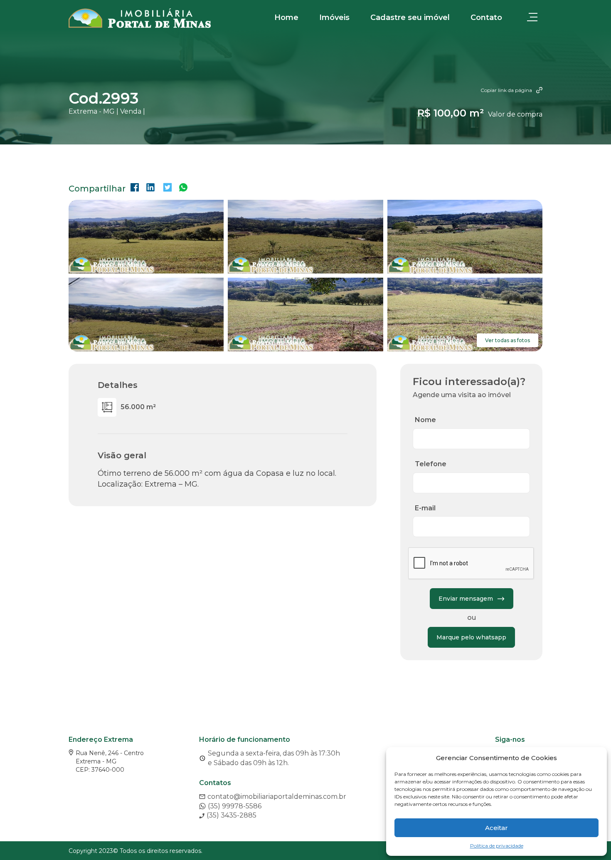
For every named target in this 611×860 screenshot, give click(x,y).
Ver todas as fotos (507, 340)
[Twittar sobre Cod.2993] (167, 188)
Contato (486, 17)
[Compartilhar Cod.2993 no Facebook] (134, 188)
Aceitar (496, 828)
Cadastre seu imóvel (410, 17)
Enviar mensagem (466, 598)
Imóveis (334, 17)
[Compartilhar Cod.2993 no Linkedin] (150, 188)
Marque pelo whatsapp (471, 637)
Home (286, 17)
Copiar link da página (506, 90)
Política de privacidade (496, 846)
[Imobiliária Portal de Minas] (140, 18)
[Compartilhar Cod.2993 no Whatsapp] (183, 188)
